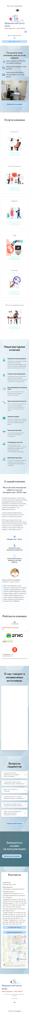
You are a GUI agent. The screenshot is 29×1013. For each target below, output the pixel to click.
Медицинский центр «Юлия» (10, 627)
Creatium (18, 1011)
